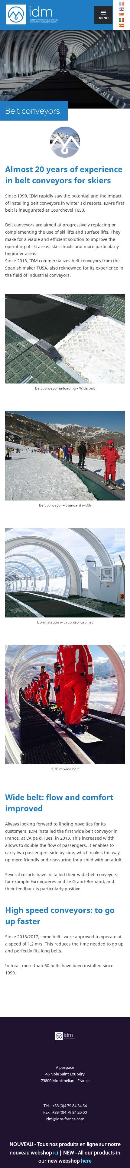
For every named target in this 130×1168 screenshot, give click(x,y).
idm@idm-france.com (65, 1119)
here (86, 1160)
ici (55, 1152)
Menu (104, 18)
